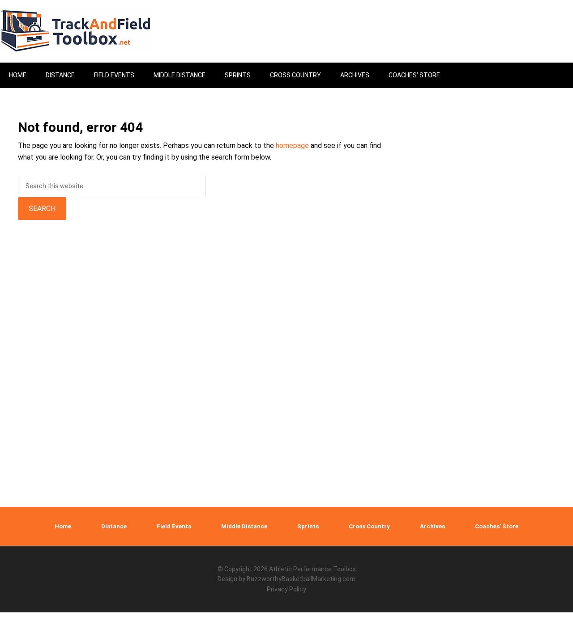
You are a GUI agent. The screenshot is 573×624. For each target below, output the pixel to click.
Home (63, 526)
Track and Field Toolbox (76, 31)
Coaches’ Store (496, 526)
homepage (292, 145)
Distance (114, 526)
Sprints (308, 526)
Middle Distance (244, 526)
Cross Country (369, 526)
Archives (432, 526)
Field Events (174, 526)
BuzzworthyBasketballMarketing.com (301, 578)
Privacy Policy (286, 589)
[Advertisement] (495, 349)
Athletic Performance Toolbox (312, 569)
